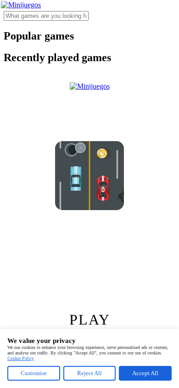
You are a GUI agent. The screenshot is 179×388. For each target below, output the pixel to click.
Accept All (145, 373)
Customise (34, 373)
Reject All (89, 373)
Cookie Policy (20, 358)
